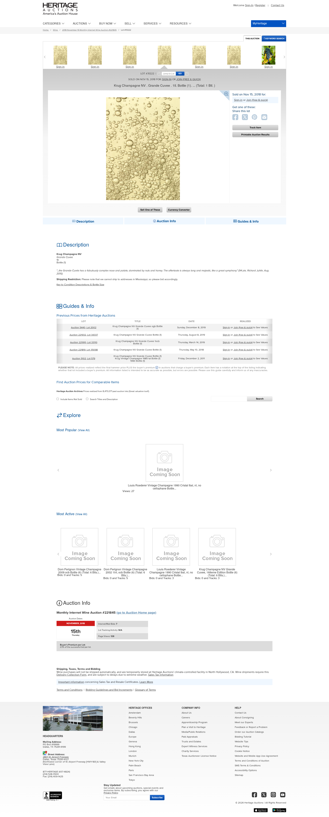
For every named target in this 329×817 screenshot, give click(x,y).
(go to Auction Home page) (136, 613)
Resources (179, 23)
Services (151, 23)
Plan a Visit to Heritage (194, 727)
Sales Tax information (160, 674)
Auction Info (166, 221)
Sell (128, 23)
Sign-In (249, 5)
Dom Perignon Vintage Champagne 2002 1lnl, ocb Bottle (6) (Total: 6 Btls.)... (125, 572)
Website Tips (241, 741)
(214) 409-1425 (55, 776)
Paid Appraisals (190, 737)
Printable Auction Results (255, 134)
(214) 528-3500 (51, 774)
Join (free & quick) (188, 79)
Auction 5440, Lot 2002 (83, 327)
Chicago (133, 727)
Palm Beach (135, 765)
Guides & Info (248, 221)
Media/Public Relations (193, 732)
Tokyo (132, 780)
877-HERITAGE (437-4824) (56, 772)
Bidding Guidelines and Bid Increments (109, 690)
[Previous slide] (45, 57)
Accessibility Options (246, 770)
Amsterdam (135, 713)
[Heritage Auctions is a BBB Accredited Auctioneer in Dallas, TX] (52, 796)
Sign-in (60, 66)
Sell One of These (150, 209)
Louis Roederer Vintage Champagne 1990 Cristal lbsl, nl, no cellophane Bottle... (164, 487)
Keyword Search (275, 38)
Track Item (255, 127)
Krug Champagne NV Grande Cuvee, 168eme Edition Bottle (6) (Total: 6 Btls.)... (217, 572)
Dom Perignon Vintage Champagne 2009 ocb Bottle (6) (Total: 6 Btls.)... (79, 571)
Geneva (133, 741)
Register (260, 5)
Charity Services (190, 751)
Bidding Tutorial (243, 737)
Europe (132, 737)
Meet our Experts (244, 722)
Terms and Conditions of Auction (252, 761)
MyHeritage (260, 23)
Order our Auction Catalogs (249, 732)
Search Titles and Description (104, 399)
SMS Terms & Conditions (248, 765)
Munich (132, 756)
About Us (187, 713)
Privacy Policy (242, 746)
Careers (186, 717)
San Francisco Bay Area (141, 775)
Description (85, 221)
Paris (131, 770)
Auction (252, 38)
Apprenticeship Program (194, 722)
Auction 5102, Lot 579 (83, 358)
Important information (71, 682)
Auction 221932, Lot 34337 (84, 335)
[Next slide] (283, 57)
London (133, 751)
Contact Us (277, 5)
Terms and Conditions (69, 690)
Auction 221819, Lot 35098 (84, 350)
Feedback (240, 727)
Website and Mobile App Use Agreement (256, 756)
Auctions (80, 23)
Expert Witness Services (194, 746)
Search (260, 398)
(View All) (84, 430)
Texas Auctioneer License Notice (199, 756)
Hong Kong (135, 746)
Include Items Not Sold (71, 399)
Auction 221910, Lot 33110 (83, 342)
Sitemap (239, 775)
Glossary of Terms (145, 690)
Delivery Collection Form (71, 674)
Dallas (132, 732)
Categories (52, 23)
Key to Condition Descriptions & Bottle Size (80, 284)
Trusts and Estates (191, 741)
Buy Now (105, 23)
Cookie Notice (242, 751)
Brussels (133, 722)
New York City (136, 761)
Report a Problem (258, 727)
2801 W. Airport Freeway (56, 757)
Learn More (146, 682)
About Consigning (244, 717)
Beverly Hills (135, 717)
